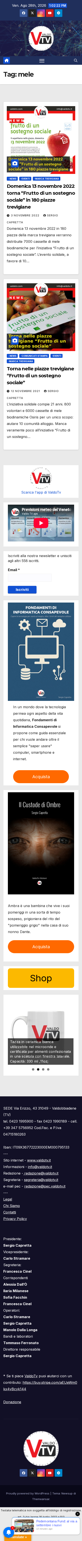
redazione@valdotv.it (40, 1173)
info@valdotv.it (40, 1167)
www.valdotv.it (39, 1160)
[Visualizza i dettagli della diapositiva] (40, 1032)
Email (14, 570)
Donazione (12, 1402)
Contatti (9, 1212)
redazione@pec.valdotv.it (44, 1186)
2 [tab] (38, 1069)
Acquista (41, 776)
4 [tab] (48, 1069)
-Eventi (25, 178)
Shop (41, 978)
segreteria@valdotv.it (41, 1180)
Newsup (67, 1493)
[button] (75, 60)
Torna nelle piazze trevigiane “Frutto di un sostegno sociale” (40, 376)
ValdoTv (31, 1376)
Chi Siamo (11, 1206)
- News (12, 178)
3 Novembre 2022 (25, 215)
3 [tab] (43, 1069)
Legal (7, 1199)
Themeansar (40, 1499)
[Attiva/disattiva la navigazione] (42, 60)
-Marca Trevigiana (46, 178)
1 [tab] (33, 1069)
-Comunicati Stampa (34, 356)
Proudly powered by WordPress (28, 1493)
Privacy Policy (15, 1219)
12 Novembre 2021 (26, 391)
